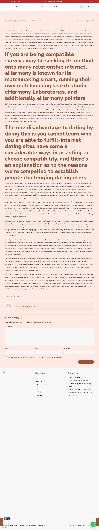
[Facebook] (5, 518)
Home (38, 378)
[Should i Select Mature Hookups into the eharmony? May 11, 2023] (97, 522)
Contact (39, 395)
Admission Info (41, 385)
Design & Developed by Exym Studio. (81, 525)
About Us (39, 381)
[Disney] (5, 7)
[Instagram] (8, 518)
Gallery (38, 392)
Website (67, 349)
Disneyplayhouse (22, 21)
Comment (9, 326)
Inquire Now (86, 7)
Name (7, 349)
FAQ (37, 388)
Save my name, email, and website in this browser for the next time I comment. (34, 357)
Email (37, 349)
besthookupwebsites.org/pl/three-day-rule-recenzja (22, 248)
